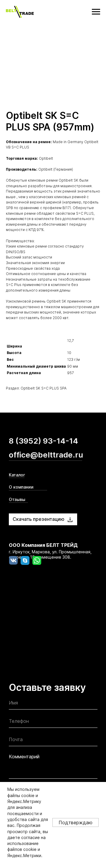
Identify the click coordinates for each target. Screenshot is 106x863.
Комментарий (24, 756)
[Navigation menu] (96, 12)
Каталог (17, 474)
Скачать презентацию (38, 519)
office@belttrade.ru (46, 454)
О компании (21, 486)
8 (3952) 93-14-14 (43, 440)
